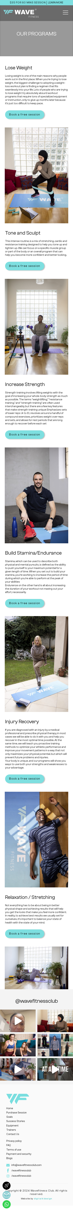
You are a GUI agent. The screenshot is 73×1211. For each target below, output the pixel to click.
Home (9, 1108)
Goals (9, 1116)
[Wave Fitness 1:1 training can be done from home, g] (55, 1021)
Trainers (11, 1129)
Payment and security (18, 1154)
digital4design (43, 1198)
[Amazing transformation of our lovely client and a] (55, 1045)
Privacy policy (14, 1141)
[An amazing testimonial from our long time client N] (18, 1021)
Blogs (9, 1158)
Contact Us (12, 1134)
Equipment (12, 1125)
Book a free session (24, 114)
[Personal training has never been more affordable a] (18, 1069)
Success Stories (15, 1121)
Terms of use (13, 1149)
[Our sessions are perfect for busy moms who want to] (18, 1045)
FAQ (8, 1145)
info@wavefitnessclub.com (26, 1165)
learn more (55, 2)
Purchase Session (16, 1112)
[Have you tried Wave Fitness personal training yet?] (55, 1069)
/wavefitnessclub (21, 1170)
